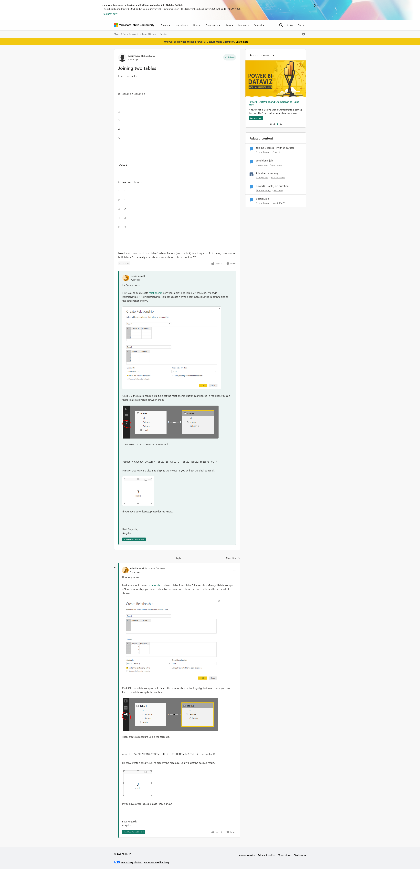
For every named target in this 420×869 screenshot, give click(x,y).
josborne (278, 190)
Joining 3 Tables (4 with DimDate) (275, 147)
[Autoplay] (270, 124)
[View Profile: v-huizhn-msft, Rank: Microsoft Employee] (125, 570)
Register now (110, 13)
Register (290, 25)
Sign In (301, 25)
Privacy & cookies (266, 855)
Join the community (267, 173)
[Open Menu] (303, 34)
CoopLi (276, 152)
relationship (156, 292)
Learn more (242, 41)
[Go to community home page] (134, 25)
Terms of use (284, 855)
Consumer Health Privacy (156, 862)
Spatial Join (262, 198)
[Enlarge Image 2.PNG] (138, 491)
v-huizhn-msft (138, 276)
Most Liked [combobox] (233, 558)
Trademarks (300, 855)
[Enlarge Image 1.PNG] (170, 422)
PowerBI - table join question (272, 186)
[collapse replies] (115, 568)
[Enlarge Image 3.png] (171, 348)
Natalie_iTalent (278, 177)
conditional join (264, 160)
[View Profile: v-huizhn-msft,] (125, 278)
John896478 (279, 203)
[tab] (274, 124)
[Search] (281, 25)
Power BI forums (149, 34)
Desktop (163, 34)
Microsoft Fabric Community (126, 34)
